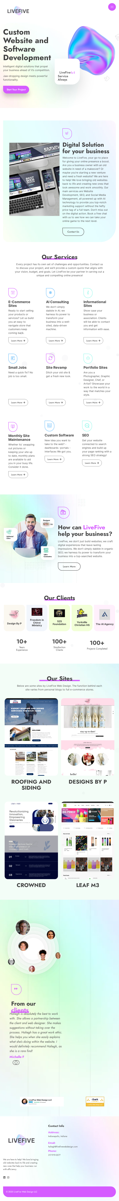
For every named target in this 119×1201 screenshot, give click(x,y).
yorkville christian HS (82, 624)
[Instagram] (8, 1177)
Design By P (14, 623)
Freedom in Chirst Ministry (37, 622)
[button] (17, 1062)
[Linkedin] (4, 1177)
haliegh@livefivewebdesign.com (63, 1146)
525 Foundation (59, 623)
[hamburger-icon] (112, 7)
